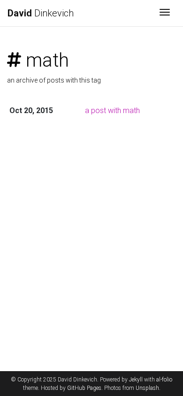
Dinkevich (41, 13)
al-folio (164, 379)
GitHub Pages (84, 388)
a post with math (112, 110)
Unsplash (147, 388)
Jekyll (136, 379)
